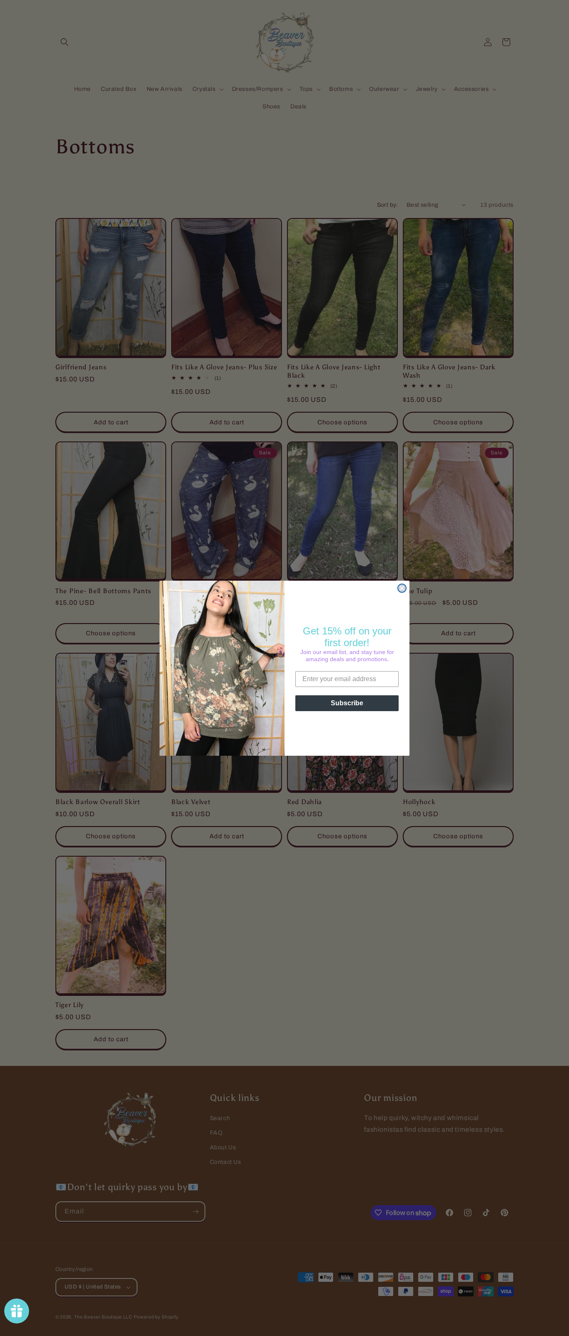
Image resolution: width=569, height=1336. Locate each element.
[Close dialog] (402, 588)
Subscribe (347, 703)
